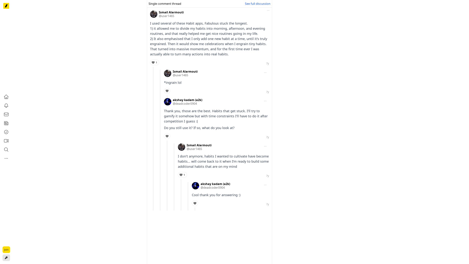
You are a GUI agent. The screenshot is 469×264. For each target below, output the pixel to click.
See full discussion (257, 4)
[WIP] (6, 6)
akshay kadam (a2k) (187, 100)
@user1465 (166, 16)
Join (6, 249)
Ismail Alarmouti (171, 12)
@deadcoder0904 (185, 104)
